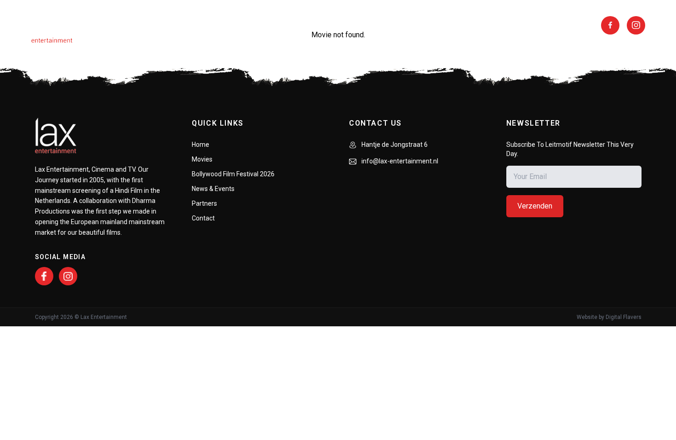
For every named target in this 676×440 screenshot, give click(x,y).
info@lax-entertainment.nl (399, 161)
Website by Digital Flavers (609, 317)
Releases (231, 25)
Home (200, 144)
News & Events (464, 25)
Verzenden (534, 206)
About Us (180, 25)
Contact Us (530, 25)
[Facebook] (44, 276)
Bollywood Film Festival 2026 (233, 174)
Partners (403, 25)
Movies (133, 25)
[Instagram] (68, 276)
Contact (203, 218)
